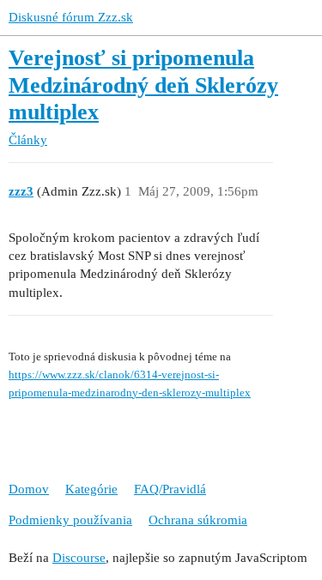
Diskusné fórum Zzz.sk (71, 17)
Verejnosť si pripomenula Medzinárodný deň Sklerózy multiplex (143, 84)
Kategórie (91, 489)
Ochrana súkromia (198, 520)
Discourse (79, 558)
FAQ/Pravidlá (170, 489)
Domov (29, 489)
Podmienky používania (70, 520)
